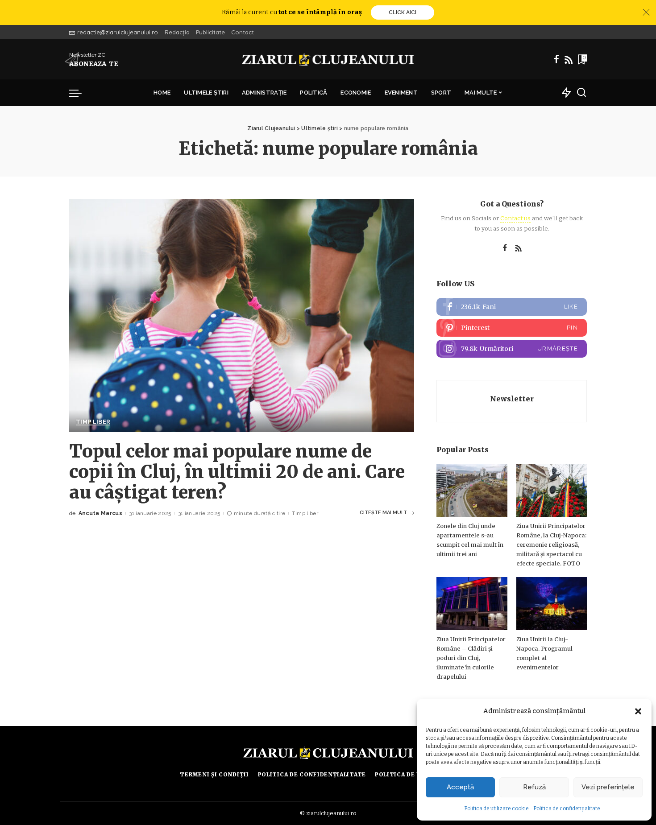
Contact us (515, 218)
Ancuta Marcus (100, 513)
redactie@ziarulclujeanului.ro (117, 32)
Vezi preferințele (608, 787)
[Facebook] (556, 59)
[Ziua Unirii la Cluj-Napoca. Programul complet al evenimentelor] (551, 603)
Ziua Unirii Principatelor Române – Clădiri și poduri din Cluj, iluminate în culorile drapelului (471, 658)
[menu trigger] (80, 92)
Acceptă (460, 787)
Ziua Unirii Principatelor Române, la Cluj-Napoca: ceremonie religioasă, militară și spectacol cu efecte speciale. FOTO (551, 544)
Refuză (534, 787)
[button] (638, 711)
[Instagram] (511, 349)
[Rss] (568, 59)
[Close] (646, 12)
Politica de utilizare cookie (496, 808)
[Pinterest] (511, 328)
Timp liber (93, 422)
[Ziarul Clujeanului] (328, 59)
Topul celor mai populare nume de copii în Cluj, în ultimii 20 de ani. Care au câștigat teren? (237, 471)
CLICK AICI (402, 12)
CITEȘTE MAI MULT (383, 513)
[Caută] (581, 92)
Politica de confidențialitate (566, 808)
